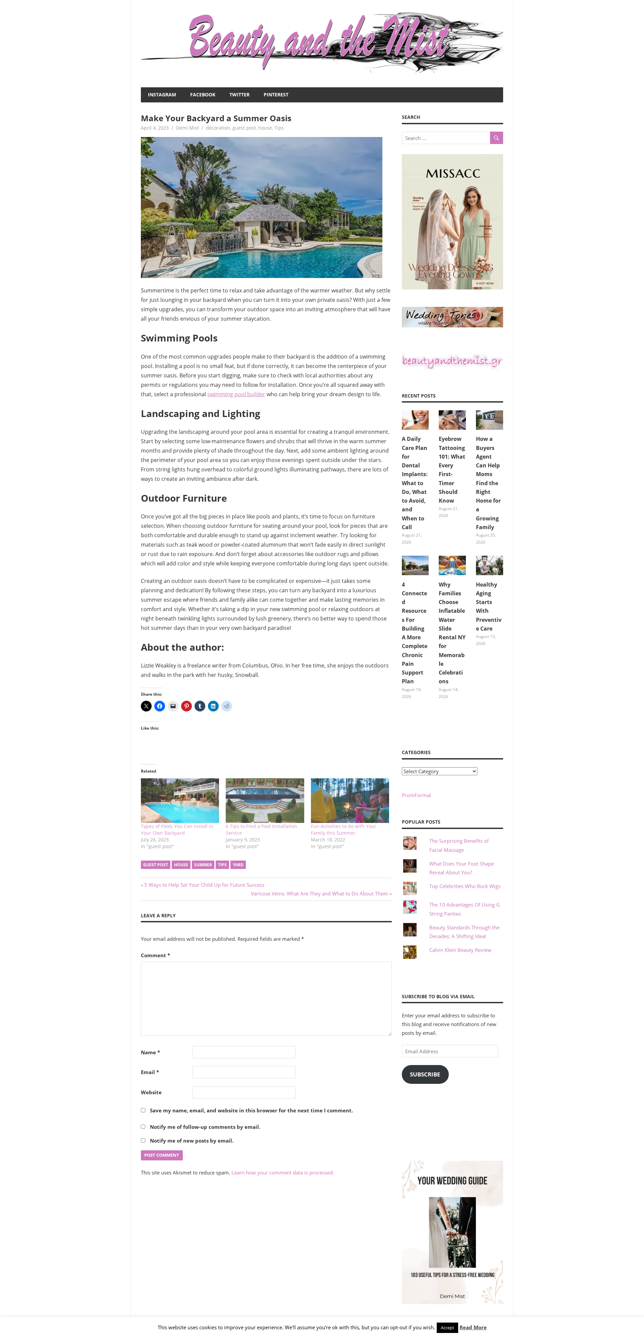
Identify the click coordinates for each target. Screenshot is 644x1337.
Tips (279, 128)
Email (150, 1072)
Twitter (239, 94)
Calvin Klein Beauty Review (460, 950)
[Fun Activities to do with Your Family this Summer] (350, 800)
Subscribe (425, 1074)
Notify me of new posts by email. (191, 1140)
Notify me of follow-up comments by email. (205, 1126)
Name (150, 1052)
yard (238, 865)
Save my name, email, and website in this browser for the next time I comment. (251, 1110)
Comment (155, 955)
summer (203, 865)
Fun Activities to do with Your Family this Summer (343, 829)
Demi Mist (187, 128)
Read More (473, 1327)
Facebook (202, 94)
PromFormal (416, 795)
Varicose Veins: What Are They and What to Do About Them (319, 893)
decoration (218, 128)
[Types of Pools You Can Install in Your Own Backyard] (180, 800)
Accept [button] (447, 1328)
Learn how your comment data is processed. (282, 1172)
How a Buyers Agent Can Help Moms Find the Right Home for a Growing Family (488, 483)
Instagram (162, 94)
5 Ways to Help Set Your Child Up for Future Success (204, 884)
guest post (244, 128)
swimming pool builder (236, 394)
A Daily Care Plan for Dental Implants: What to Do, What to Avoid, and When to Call (415, 483)
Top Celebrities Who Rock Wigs (464, 886)
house (265, 128)
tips (222, 865)
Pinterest (276, 94)
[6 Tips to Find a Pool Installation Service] (265, 800)
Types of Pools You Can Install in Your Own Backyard (177, 829)
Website (151, 1092)
